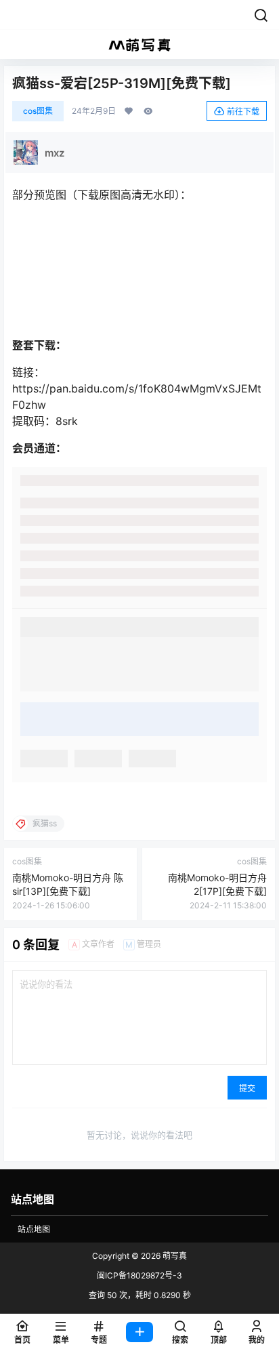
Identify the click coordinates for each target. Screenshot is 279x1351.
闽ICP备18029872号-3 (139, 1275)
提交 (247, 1088)
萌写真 (173, 1256)
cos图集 (38, 111)
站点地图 (34, 1229)
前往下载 (243, 111)
